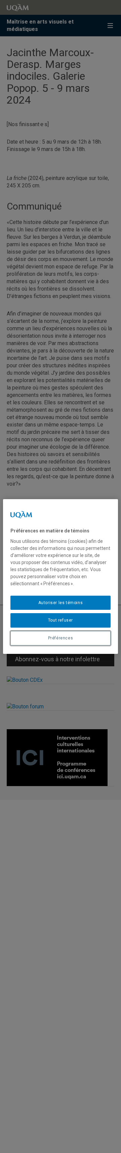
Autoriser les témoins (60, 602)
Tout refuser (60, 620)
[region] (60, 576)
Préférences (60, 638)
